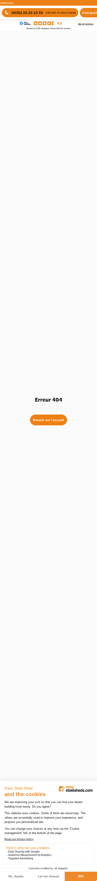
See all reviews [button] (85, 23)
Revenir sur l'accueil (48, 420)
